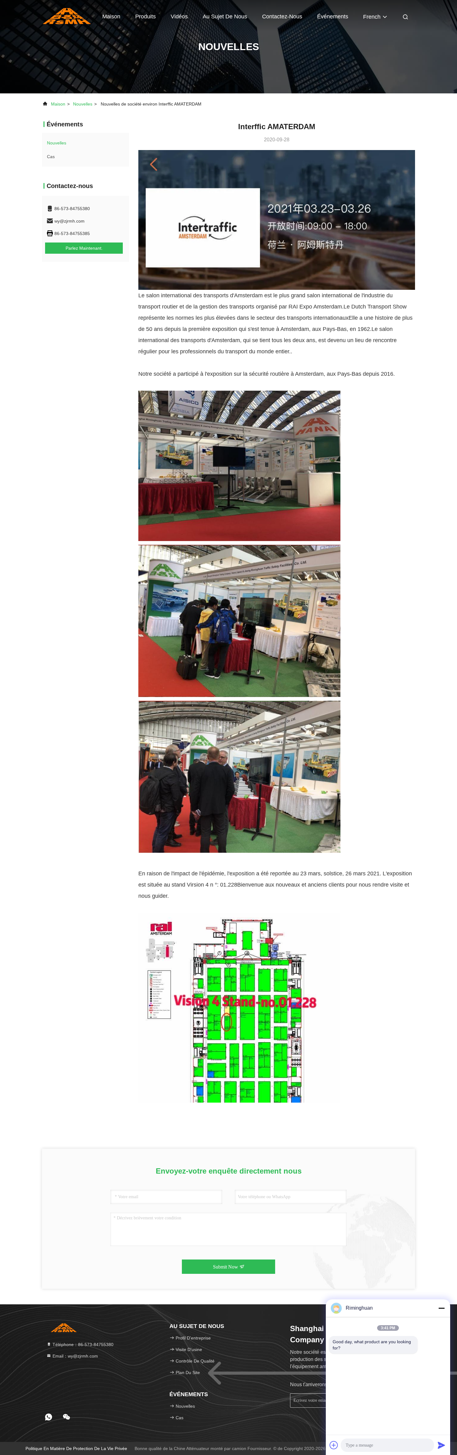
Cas (51, 156)
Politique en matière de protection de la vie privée (76, 1448)
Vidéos (179, 16)
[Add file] (334, 1445)
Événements (332, 16)
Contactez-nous (282, 16)
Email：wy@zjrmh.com (74, 1356)
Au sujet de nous (225, 16)
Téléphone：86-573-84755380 (82, 1344)
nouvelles (82, 103)
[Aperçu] (67, 15)
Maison (111, 16)
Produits (145, 16)
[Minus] (441, 1308)
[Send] (441, 1445)
